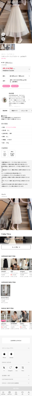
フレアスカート (10, 54)
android (11, 357)
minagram (22, 271)
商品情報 (5, 110)
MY (28, 394)
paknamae (3, 323)
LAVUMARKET (14, 323)
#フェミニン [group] (6, 86)
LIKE (22, 394)
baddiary (22, 323)
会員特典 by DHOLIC (16, 340)
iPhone (4, 357)
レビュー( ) (24, 110)
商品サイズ (14, 110)
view (29, 99)
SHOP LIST (10, 394)
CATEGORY (3, 394)
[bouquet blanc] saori (5, 297)
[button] (29, 20)
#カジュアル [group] (15, 86)
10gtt (12, 271)
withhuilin (3, 271)
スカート (3, 54)
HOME (16, 394)
